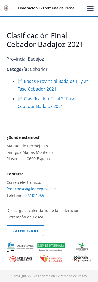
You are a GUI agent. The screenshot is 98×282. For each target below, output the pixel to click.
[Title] (6, 8)
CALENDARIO (25, 230)
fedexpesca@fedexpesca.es (32, 188)
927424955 (34, 195)
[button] (90, 8)
